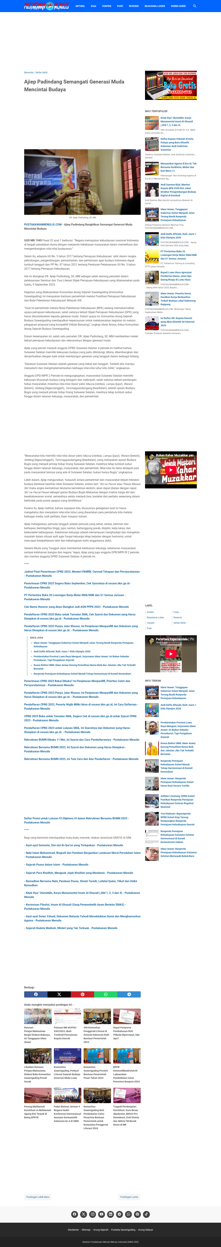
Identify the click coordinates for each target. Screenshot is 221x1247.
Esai (93, 6)
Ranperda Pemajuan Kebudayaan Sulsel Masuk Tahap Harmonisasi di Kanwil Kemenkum (82, 673)
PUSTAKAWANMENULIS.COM (43, 224)
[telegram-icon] (119, 1214)
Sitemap (86, 1229)
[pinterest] (82, 994)
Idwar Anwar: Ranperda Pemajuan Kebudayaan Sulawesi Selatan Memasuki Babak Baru (179, 852)
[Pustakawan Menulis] (46, 6)
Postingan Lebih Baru (37, 1197)
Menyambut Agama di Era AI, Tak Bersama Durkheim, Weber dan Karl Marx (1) (178, 167)
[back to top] (214, 1239)
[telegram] (129, 994)
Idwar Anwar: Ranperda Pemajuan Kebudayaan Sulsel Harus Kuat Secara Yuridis (177, 782)
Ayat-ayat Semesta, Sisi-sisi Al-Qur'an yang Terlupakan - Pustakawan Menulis (74, 845)
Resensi (134, 6)
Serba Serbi (178, 6)
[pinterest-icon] (137, 1214)
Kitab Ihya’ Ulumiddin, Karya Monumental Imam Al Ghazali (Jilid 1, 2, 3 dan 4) (177, 121)
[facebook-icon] (74, 1214)
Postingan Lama (129, 1197)
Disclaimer (73, 1229)
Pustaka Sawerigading (123, 1229)
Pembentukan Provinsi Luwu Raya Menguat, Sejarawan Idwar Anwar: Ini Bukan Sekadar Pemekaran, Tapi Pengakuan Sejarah (178, 729)
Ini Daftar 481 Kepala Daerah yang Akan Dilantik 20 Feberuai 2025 (178, 322)
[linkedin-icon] (110, 1214)
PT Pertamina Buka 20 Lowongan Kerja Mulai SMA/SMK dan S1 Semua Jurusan (179, 255)
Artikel (80, 6)
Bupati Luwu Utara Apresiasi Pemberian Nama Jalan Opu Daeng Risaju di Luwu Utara (176, 276)
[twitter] (59, 994)
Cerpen (106, 6)
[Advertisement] (110, 41)
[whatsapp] (105, 994)
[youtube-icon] (101, 1214)
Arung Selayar (145, 1229)
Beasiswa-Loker (155, 6)
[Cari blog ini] (195, 6)
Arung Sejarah (100, 1229)
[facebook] (35, 994)
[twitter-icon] (83, 1214)
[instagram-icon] (92, 1214)
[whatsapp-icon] (128, 1214)
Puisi (120, 6)
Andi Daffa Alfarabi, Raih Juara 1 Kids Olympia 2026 (62, 651)
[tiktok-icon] (146, 1214)
